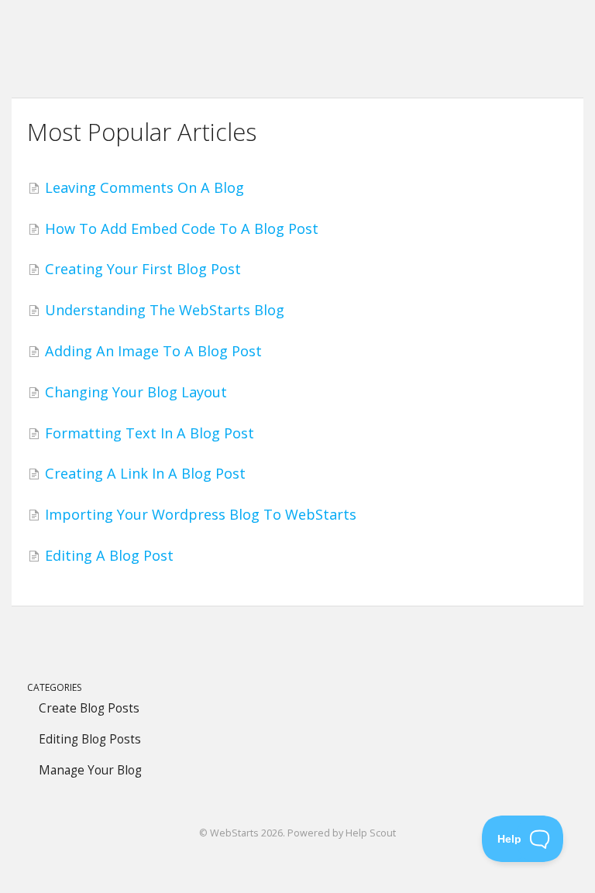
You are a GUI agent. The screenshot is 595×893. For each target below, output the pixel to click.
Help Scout (371, 833)
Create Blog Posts (89, 708)
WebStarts (234, 833)
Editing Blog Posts (90, 739)
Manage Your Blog (90, 770)
